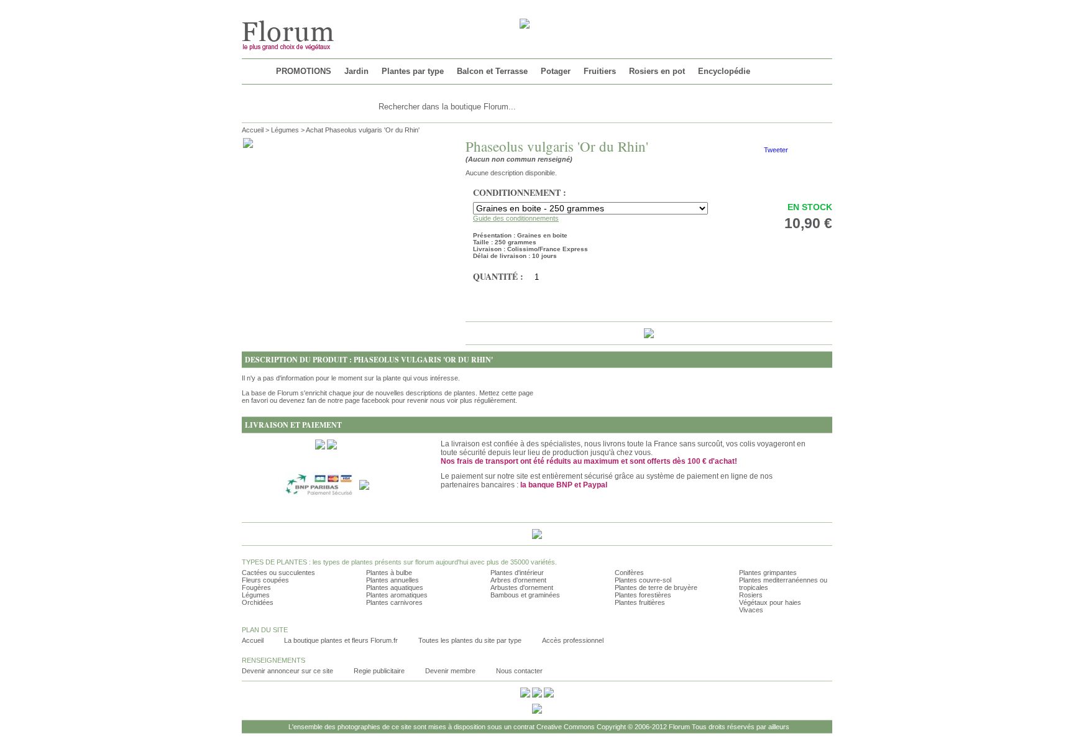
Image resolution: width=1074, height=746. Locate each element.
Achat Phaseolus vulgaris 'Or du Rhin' (363, 130)
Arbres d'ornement (518, 580)
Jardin (356, 71)
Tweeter (776, 150)
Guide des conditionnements (516, 218)
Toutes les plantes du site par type (469, 640)
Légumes (285, 130)
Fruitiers (600, 71)
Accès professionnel (573, 640)
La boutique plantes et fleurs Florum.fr (341, 640)
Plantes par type (413, 71)
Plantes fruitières (640, 602)
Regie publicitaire (379, 671)
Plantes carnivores (394, 602)
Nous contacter (519, 671)
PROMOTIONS (303, 71)
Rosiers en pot (657, 71)
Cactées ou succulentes (278, 572)
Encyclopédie (724, 71)
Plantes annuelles (392, 580)
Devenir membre (450, 671)
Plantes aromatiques (397, 595)
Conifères (629, 572)
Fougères (256, 587)
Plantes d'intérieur (517, 572)
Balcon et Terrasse (492, 71)
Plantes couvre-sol (643, 580)
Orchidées (257, 602)
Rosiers (751, 595)
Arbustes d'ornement (521, 587)
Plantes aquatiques (394, 587)
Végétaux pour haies (770, 602)
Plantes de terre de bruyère (656, 587)
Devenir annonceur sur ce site (287, 671)
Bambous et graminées (525, 595)
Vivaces (751, 610)
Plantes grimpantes (768, 572)
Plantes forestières (643, 595)
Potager (556, 71)
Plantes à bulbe (389, 572)
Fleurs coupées (265, 580)
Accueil (253, 130)
